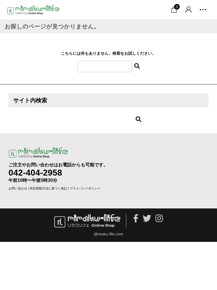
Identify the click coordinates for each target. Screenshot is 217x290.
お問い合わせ (17, 188)
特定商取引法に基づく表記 (48, 188)
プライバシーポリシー (85, 188)
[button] (203, 9)
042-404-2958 (35, 172)
